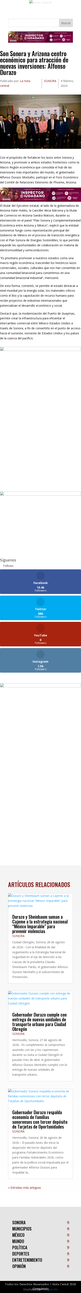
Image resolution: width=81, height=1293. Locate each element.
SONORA (50, 81)
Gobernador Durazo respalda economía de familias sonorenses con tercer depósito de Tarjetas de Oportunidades (40, 1119)
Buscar (66, 23)
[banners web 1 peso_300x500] (40, 350)
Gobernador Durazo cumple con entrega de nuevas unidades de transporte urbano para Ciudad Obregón (39, 1021)
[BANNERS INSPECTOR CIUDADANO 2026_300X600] (40, 686)
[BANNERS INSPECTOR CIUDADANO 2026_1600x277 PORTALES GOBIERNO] (40, 42)
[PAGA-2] (40, 495)
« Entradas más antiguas (24, 1188)
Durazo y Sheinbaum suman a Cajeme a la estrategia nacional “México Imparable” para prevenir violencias (40, 923)
